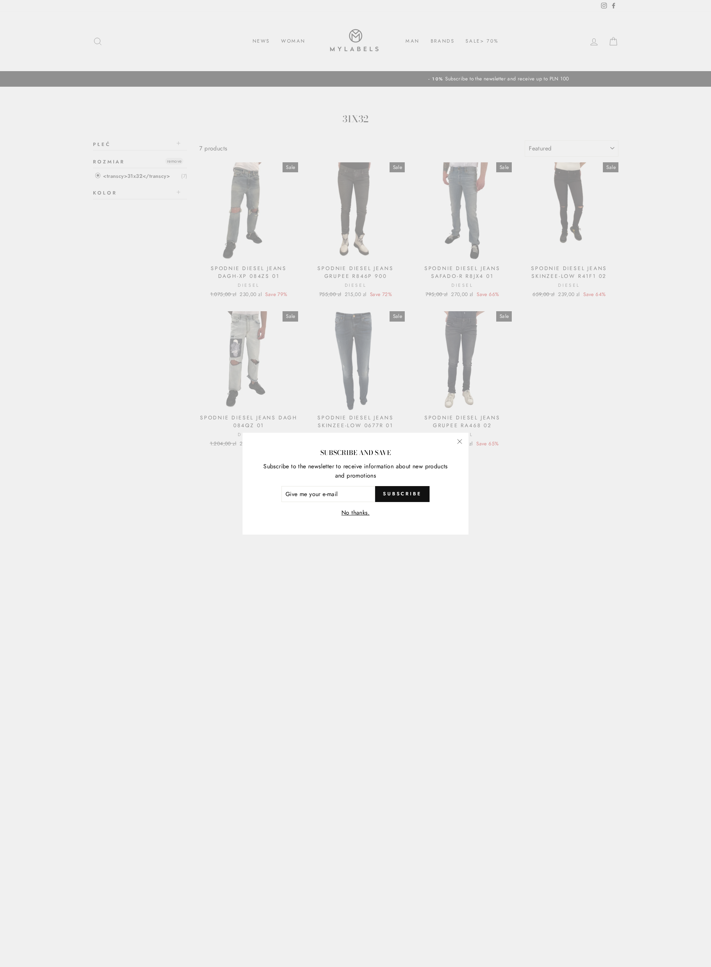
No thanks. (355, 512)
